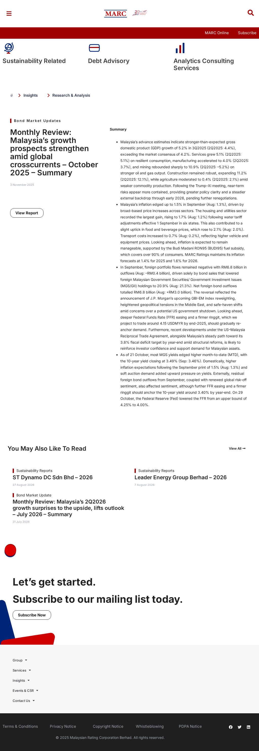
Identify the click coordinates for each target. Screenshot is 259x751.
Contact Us (21, 701)
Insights (19, 680)
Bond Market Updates (37, 120)
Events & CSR (23, 691)
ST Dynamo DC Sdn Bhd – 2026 (53, 477)
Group (18, 660)
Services (19, 670)
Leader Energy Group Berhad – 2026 (181, 477)
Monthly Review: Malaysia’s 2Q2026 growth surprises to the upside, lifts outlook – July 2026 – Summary (68, 507)
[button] (9, 13)
